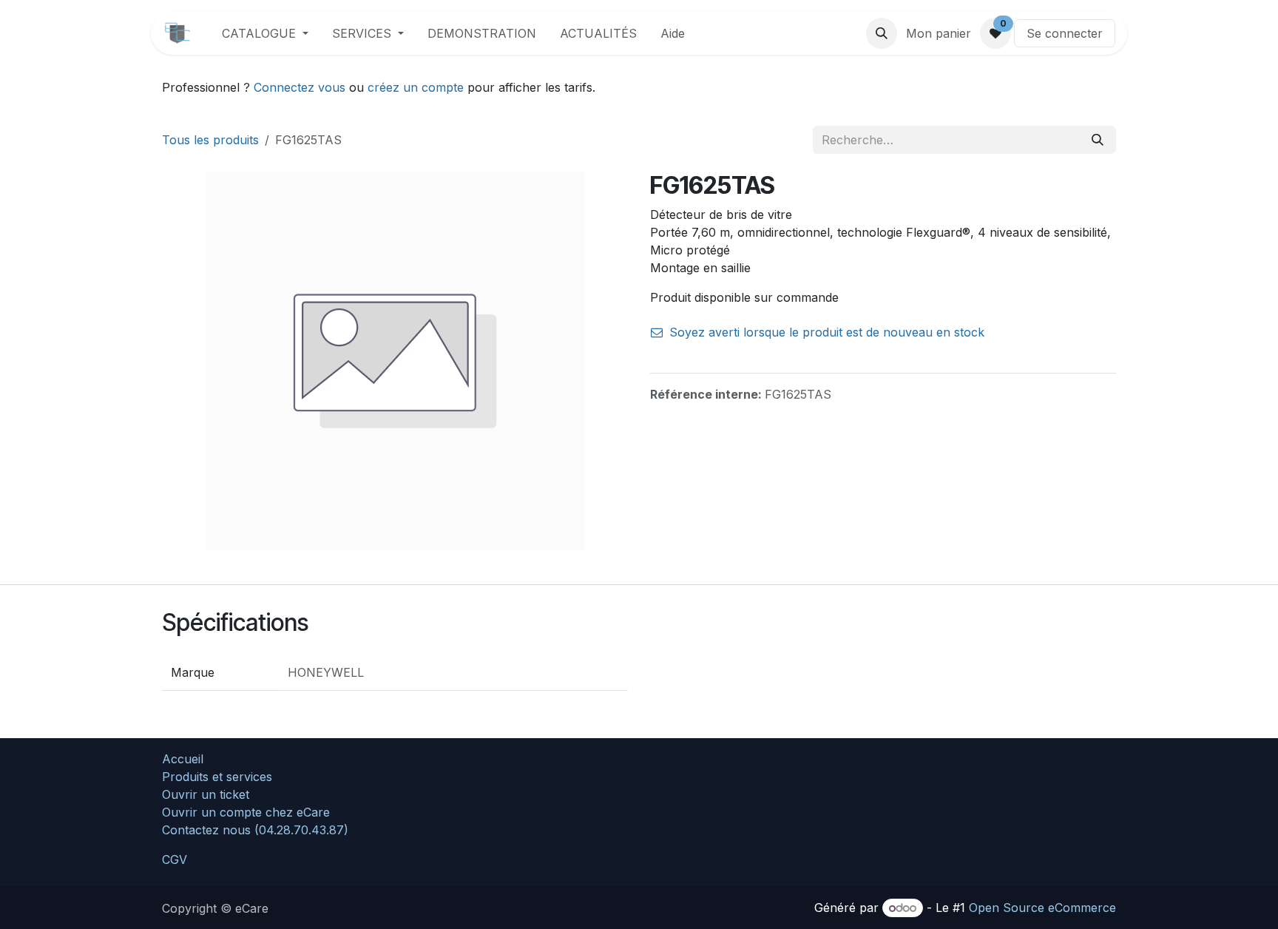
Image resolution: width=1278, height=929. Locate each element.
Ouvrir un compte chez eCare (246, 812)
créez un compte (416, 87)
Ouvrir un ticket (205, 794)
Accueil (182, 758)
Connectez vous (299, 87)
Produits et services (217, 776)
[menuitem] (265, 33)
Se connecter (1065, 33)
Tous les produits (210, 139)
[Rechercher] (1097, 140)
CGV (174, 859)
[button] (881, 33)
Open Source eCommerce (1042, 907)
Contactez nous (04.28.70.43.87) (255, 829)
